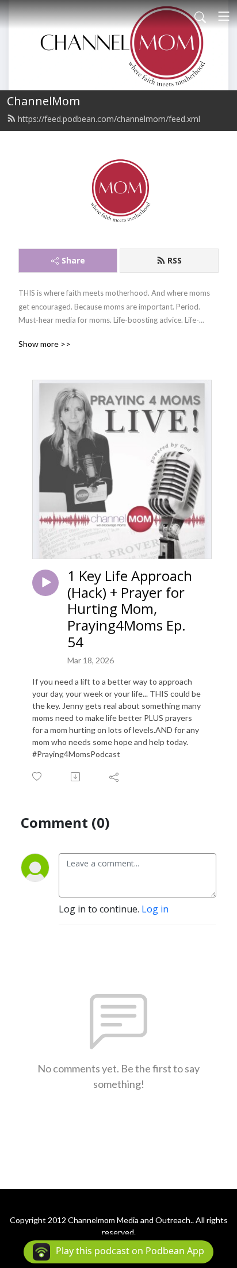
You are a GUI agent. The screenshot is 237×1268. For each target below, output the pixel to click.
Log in (155, 909)
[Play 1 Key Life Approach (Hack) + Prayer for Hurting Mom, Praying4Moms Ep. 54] (45, 583)
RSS (174, 260)
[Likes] (37, 776)
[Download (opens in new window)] (76, 776)
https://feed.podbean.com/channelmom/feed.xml (109, 118)
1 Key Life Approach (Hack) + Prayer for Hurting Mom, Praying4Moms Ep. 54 (129, 609)
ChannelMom (43, 101)
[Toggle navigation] (224, 16)
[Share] (114, 776)
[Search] (200, 16)
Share (73, 260)
